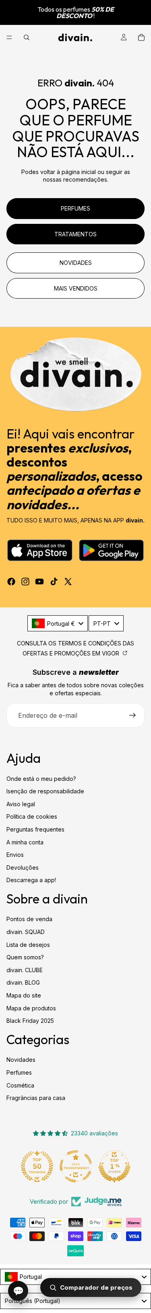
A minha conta (24, 842)
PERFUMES (75, 208)
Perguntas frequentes (35, 829)
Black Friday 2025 (30, 1020)
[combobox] (57, 623)
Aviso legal (20, 804)
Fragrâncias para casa (35, 1097)
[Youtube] (39, 581)
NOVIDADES (76, 262)
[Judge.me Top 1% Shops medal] (114, 1166)
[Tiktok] (54, 581)
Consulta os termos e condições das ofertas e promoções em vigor (75, 648)
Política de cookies (31, 816)
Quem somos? (25, 957)
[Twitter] (68, 581)
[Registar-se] (132, 715)
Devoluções (22, 867)
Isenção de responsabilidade (45, 791)
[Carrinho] (141, 37)
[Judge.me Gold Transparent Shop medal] (76, 1166)
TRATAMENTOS (75, 234)
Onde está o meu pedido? (41, 778)
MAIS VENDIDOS (75, 288)
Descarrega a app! (31, 880)
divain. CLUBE (24, 970)
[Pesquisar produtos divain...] (26, 37)
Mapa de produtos (31, 1008)
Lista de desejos (28, 944)
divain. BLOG (23, 982)
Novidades (20, 1060)
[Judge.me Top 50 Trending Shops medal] (37, 1166)
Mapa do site (23, 995)
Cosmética (20, 1085)
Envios (15, 854)
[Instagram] (25, 581)
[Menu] (9, 37)
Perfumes (19, 1072)
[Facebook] (11, 581)
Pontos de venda (29, 919)
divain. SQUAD (25, 931)
